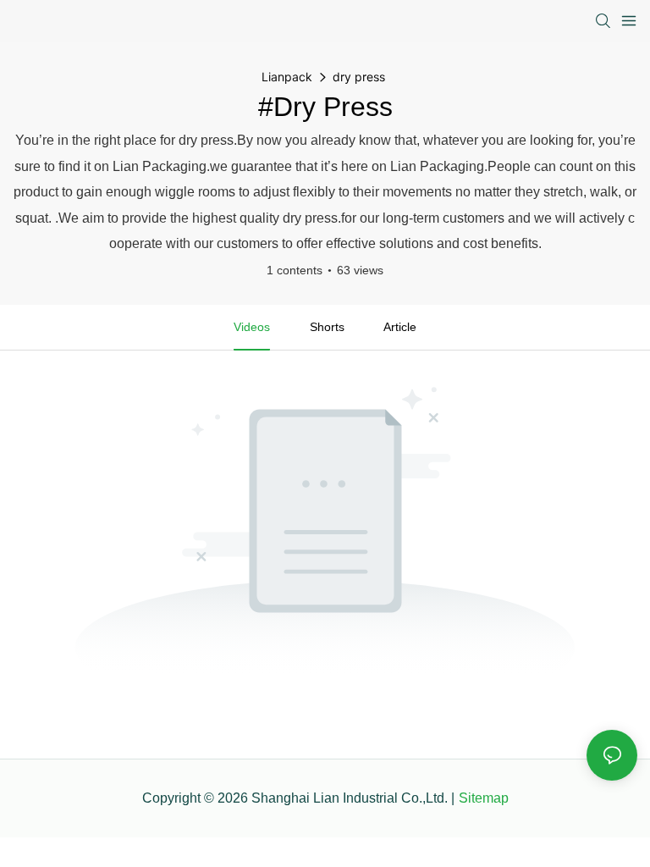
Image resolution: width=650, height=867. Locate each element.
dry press (359, 76)
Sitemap (484, 798)
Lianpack (287, 76)
